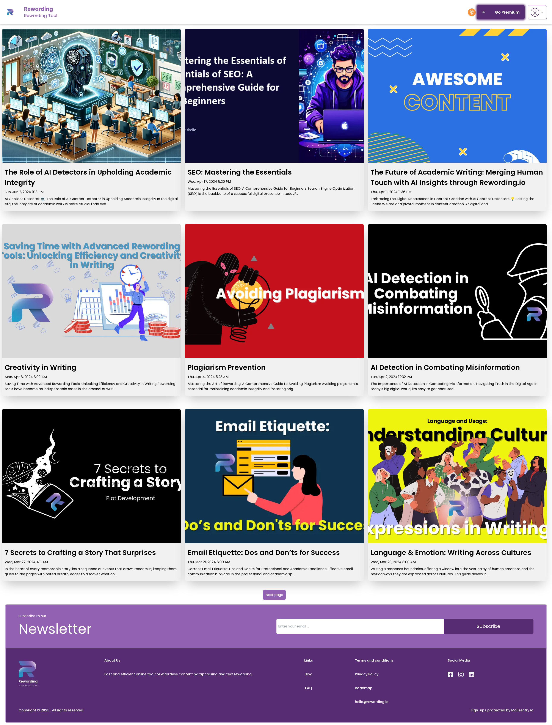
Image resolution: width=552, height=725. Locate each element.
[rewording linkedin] (471, 674)
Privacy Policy (366, 674)
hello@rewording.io (372, 701)
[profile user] (537, 12)
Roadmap (363, 688)
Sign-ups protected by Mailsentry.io (501, 710)
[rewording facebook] (450, 674)
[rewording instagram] (461, 674)
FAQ (308, 688)
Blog (308, 674)
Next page (274, 594)
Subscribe (488, 626)
